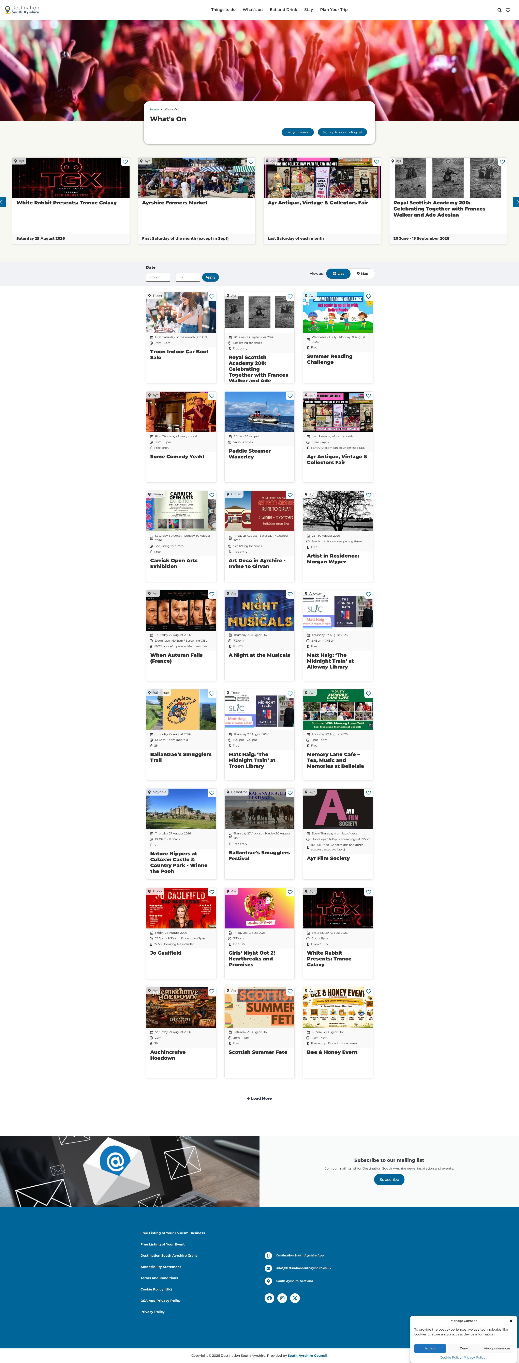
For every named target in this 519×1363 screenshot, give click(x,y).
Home (154, 109)
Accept (430, 1348)
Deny (464, 1348)
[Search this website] (500, 10)
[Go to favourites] (509, 10)
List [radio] (341, 274)
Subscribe (389, 1179)
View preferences (497, 1348)
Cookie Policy (450, 1357)
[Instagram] (282, 1298)
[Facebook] (269, 1298)
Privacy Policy (474, 1357)
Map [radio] (364, 274)
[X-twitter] (295, 1298)
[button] (511, 1321)
